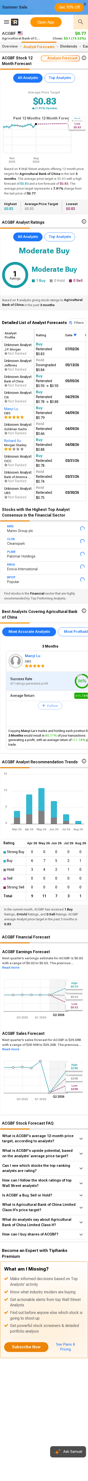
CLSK (11, 541)
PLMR (11, 555)
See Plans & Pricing (65, 1353)
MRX (10, 527)
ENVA (11, 569)
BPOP (11, 583)
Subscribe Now (26, 1353)
